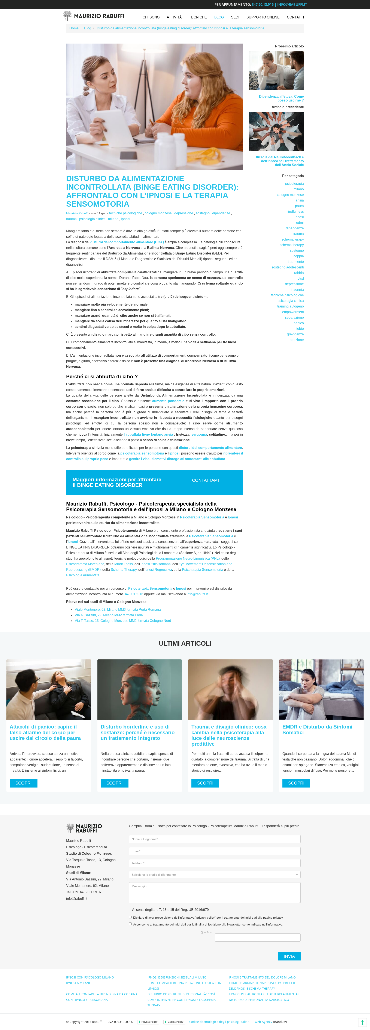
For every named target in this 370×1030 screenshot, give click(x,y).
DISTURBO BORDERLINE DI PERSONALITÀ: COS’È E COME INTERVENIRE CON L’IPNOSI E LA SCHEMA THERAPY (183, 999)
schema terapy (293, 239)
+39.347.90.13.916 (86, 892)
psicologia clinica (92, 219)
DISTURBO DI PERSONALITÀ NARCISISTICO (259, 1000)
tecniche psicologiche (125, 213)
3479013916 (133, 594)
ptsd (300, 278)
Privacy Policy (149, 1021)
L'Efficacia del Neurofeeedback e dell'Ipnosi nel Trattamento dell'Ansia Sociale (277, 161)
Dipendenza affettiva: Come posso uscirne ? (281, 98)
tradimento (296, 262)
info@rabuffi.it (292, 4)
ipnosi (125, 219)
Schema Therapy (124, 569)
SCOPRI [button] (23, 783)
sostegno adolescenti (288, 267)
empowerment (293, 312)
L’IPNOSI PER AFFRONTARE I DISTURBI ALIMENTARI (264, 994)
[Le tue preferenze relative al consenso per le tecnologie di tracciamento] (362, 1022)
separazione (294, 317)
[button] (215, 874)
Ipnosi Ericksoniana (156, 564)
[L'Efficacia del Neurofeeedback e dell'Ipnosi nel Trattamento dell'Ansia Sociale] (276, 131)
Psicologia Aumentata (82, 575)
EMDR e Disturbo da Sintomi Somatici (317, 729)
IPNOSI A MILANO (78, 983)
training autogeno (290, 306)
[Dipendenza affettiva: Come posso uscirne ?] (276, 70)
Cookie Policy (175, 1021)
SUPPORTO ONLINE (263, 17)
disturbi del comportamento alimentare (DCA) (127, 242)
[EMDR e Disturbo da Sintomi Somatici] (321, 689)
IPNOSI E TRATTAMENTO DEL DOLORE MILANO (262, 977)
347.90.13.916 (263, 4)
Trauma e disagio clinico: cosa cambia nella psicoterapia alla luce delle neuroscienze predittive (228, 735)
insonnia (297, 289)
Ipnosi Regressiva (158, 569)
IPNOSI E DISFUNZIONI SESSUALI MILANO (177, 977)
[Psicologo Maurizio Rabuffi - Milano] (93, 16)
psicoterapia (294, 183)
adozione (297, 340)
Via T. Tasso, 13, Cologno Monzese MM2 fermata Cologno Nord (123, 621)
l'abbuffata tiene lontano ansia (148, 434)
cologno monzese (158, 213)
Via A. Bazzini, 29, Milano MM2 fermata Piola (109, 615)
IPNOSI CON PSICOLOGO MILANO (90, 977)
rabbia (299, 273)
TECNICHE (198, 17)
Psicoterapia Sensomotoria (202, 517)
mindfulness (294, 211)
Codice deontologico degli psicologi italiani (219, 1022)
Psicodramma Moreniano (85, 564)
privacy (278, 917)
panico (299, 323)
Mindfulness (123, 564)
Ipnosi (233, 517)
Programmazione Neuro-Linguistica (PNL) (188, 558)
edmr (300, 222)
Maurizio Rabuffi (77, 213)
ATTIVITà (174, 17)
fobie (300, 328)
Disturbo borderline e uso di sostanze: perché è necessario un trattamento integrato (138, 732)
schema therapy (292, 245)
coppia (299, 256)
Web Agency (263, 1022)
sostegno (203, 213)
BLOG (219, 17)
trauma (71, 219)
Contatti (295, 17)
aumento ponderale (168, 401)
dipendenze (221, 213)
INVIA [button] (289, 956)
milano (113, 219)
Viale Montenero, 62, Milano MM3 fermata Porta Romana (118, 609)
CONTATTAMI (205, 480)
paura (299, 206)
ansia (299, 200)
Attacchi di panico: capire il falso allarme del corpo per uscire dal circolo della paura (45, 732)
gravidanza (295, 334)
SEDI (235, 17)
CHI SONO (151, 17)
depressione (183, 213)
